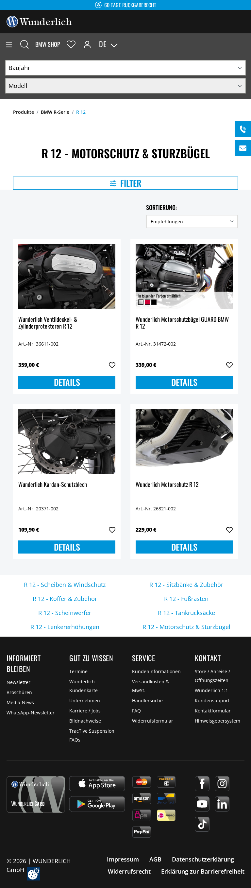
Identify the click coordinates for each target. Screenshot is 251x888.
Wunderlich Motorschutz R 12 (167, 484)
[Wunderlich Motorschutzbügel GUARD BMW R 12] (184, 276)
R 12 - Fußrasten (186, 599)
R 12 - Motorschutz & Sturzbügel (186, 627)
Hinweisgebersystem (217, 721)
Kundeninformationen (156, 671)
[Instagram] (222, 783)
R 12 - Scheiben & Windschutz (65, 585)
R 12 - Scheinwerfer (64, 613)
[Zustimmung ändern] (33, 873)
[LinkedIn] (222, 803)
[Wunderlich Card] (36, 794)
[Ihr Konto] (87, 44)
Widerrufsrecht (129, 871)
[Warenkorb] (246, 44)
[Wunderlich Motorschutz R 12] (184, 441)
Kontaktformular (213, 711)
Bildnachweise (85, 721)
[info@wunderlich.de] (243, 148)
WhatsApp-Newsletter (31, 712)
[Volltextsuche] (24, 44)
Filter (130, 183)
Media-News (20, 702)
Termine (78, 671)
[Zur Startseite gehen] (39, 21)
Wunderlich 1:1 (211, 690)
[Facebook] (202, 783)
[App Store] (97, 783)
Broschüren (19, 692)
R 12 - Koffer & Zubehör (65, 599)
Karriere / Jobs (85, 711)
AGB (155, 859)
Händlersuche (147, 700)
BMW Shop (47, 44)
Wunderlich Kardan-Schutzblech (52, 484)
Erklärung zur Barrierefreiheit (202, 871)
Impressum (123, 859)
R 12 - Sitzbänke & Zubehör (186, 585)
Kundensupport (212, 700)
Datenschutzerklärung (203, 859)
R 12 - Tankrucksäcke (186, 613)
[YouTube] (202, 803)
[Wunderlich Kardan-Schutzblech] (66, 441)
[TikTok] (202, 824)
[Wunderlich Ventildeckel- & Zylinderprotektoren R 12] (66, 276)
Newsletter (18, 682)
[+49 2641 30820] (243, 129)
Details (67, 382)
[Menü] (8, 44)
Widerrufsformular (152, 721)
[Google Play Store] (97, 803)
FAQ (136, 711)
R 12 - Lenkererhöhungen (64, 627)
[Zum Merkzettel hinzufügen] (112, 365)
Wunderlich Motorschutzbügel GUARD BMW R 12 (182, 323)
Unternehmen (84, 700)
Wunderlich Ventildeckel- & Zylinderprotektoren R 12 (47, 323)
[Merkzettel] (71, 44)
